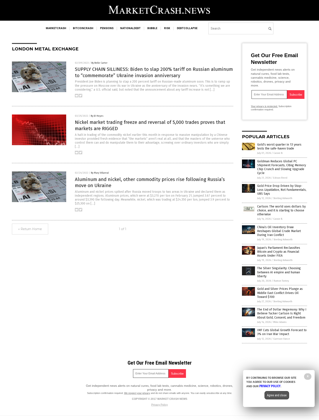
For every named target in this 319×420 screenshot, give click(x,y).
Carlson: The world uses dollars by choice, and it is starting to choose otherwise (281, 210)
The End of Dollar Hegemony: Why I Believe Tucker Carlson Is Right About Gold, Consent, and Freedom (281, 313)
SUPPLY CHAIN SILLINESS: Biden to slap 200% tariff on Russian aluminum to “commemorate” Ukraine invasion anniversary (154, 72)
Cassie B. (278, 153)
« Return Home (30, 229)
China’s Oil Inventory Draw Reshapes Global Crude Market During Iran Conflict (279, 231)
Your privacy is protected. (264, 106)
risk (167, 28)
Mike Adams (279, 322)
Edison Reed (280, 177)
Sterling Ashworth (282, 198)
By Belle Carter (99, 62)
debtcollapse (187, 28)
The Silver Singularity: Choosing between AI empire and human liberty (279, 272)
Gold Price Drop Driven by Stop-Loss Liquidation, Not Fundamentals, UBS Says (281, 190)
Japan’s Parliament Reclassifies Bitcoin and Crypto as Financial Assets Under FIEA (278, 251)
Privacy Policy (159, 404)
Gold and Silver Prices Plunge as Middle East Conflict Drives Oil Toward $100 (280, 293)
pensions (106, 28)
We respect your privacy (137, 393)
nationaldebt (130, 28)
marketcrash (56, 28)
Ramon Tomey (281, 280)
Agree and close (277, 395)
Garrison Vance (281, 338)
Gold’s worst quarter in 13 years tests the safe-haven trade (279, 146)
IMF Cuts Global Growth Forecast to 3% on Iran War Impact (282, 332)
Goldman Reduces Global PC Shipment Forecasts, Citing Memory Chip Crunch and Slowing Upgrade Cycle (281, 167)
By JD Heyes (97, 116)
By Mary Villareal (100, 172)
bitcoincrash (83, 28)
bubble (152, 28)
